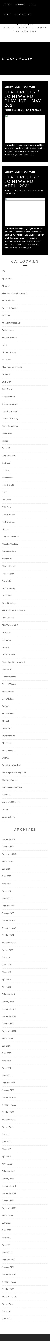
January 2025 (8, 913)
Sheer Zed (6, 728)
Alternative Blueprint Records (14, 293)
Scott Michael (8, 699)
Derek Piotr (7, 433)
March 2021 (7, 1252)
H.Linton (5, 470)
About (20, 5)
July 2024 (6, 957)
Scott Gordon (8, 691)
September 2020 (9, 1296)
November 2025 (9, 839)
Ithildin (4, 492)
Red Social (6, 669)
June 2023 (6, 1053)
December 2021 (9, 1186)
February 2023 (8, 1083)
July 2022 (6, 1134)
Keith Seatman (8, 522)
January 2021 (8, 1267)
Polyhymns (7, 632)
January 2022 (8, 1178)
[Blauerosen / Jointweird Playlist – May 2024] (25, 128)
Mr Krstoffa (7, 559)
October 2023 (8, 1024)
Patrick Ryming (8, 588)
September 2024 (9, 942)
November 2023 (9, 1016)
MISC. (32, 5)
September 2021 (9, 1208)
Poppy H (6, 647)
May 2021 (6, 1237)
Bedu (4, 345)
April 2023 (6, 1068)
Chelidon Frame (9, 396)
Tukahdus (6, 795)
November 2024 (9, 928)
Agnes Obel (7, 278)
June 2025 (6, 876)
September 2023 (9, 1031)
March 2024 (7, 987)
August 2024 (7, 950)
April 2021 (6, 1245)
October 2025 (8, 847)
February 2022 (8, 1171)
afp (3, 271)
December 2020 (9, 1274)
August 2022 (7, 1127)
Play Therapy (8, 618)
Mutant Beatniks (9, 566)
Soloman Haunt (8, 750)
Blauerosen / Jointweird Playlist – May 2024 (23, 99)
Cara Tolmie (7, 389)
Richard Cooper (9, 677)
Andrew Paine (8, 301)
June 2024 (6, 965)
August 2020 (7, 1304)
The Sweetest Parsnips (12, 787)
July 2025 (6, 869)
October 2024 (8, 935)
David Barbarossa (10, 426)
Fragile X (6, 448)
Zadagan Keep (8, 817)
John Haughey (8, 514)
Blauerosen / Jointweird (25, 87)
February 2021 (8, 1260)
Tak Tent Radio (34, 110)
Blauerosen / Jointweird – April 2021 (22, 181)
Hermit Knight (8, 485)
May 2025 (6, 883)
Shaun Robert (8, 713)
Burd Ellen (6, 382)
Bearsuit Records (9, 337)
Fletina (5, 441)
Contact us (23, 14)
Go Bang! (6, 463)
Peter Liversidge (9, 603)
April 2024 (6, 979)
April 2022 (6, 1156)
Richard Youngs (9, 684)
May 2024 (6, 972)
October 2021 (8, 1201)
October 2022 (8, 1112)
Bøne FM (6, 374)
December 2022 (9, 1097)
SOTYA (5, 758)
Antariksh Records (10, 308)
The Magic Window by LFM (14, 772)
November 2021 (9, 1193)
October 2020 (8, 1289)
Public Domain (8, 654)
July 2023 (6, 1046)
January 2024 (8, 1001)
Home (8, 5)
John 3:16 (6, 507)
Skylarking (6, 743)
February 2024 (8, 994)
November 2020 (9, 1282)
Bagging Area (8, 330)
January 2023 (8, 1090)
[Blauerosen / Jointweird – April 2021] (25, 212)
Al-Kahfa (5, 286)
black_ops (6, 360)
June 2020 (6, 1319)
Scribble (5, 706)
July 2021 (6, 1223)
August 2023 (7, 1038)
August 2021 (7, 1215)
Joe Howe (6, 500)
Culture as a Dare (9, 404)
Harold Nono (7, 477)
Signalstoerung (8, 736)
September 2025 (9, 854)
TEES (7, 14)
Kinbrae (5, 529)
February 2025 (8, 906)
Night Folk (6, 581)
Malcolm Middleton (10, 544)
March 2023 (7, 1075)
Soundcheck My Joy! (11, 765)
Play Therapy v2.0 (10, 625)
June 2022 (6, 1142)
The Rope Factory (10, 780)
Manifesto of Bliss (9, 551)
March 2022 (7, 1164)
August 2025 (7, 861)
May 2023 (6, 1060)
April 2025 (6, 891)
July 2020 (6, 1311)
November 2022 (9, 1105)
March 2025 (7, 898)
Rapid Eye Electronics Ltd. (13, 662)
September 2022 (9, 1119)
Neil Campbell (8, 573)
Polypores (6, 640)
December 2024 (9, 920)
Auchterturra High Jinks (12, 323)
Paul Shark (7, 595)
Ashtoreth (6, 315)
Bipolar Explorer (9, 352)
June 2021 (6, 1230)
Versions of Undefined (11, 802)
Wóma (5, 809)
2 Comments (10, 193)
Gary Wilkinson (8, 455)
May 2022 (6, 1149)
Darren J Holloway (10, 419)
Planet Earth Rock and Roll (13, 610)
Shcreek (5, 721)
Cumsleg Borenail (9, 411)
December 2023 (9, 1009)
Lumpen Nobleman (10, 536)
